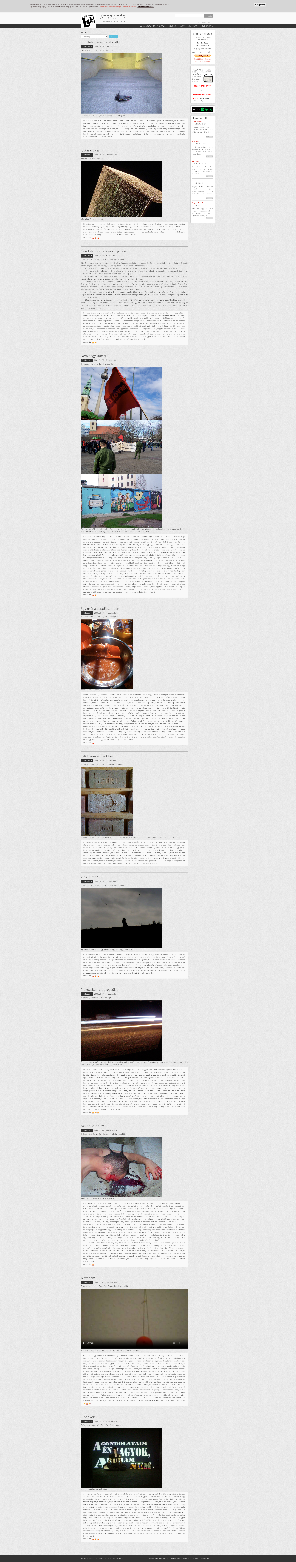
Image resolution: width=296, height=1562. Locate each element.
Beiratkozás (145, 26)
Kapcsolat (162, 1558)
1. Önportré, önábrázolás (91, 1134)
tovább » (209, 137)
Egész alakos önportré (90, 1425)
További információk (145, 7)
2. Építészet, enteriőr (89, 764)
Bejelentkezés (207, 22)
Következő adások (202, 95)
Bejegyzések (88, 1558)
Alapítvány (193, 26)
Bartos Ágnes (197, 141)
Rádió (182, 26)
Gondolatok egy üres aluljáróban (104, 251)
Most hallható (202, 86)
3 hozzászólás (111, 256)
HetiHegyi (107, 1558)
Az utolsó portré (93, 1126)
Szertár (172, 26)
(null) (203, 90)
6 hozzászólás (111, 1282)
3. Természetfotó (88, 617)
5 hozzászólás (111, 613)
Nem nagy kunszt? (94, 356)
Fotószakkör (159, 26)
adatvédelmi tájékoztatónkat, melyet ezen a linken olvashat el (118, 7)
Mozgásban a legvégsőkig (100, 990)
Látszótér (111, 17)
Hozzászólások (118, 1558)
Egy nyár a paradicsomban (100, 609)
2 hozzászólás (111, 360)
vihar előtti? (89, 877)
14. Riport (85, 364)
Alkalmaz (113, 36)
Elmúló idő (85, 50)
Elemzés (95, 50)
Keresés (208, 16)
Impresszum (153, 1558)
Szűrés (84, 32)
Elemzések (99, 1558)
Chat (198, 22)
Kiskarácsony (90, 150)
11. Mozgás (85, 998)
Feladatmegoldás (107, 50)
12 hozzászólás (112, 1422)
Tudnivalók (207, 26)
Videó (110, 1286)
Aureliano (195, 161)
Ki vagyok (88, 1417)
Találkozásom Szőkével (97, 756)
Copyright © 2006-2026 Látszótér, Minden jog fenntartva (188, 1558)
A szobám (88, 1278)
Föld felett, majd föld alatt (99, 42)
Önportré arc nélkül (89, 1286)
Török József (204, 98)
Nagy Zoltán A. (198, 203)
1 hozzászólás (111, 47)
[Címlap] (89, 20)
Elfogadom (260, 5)
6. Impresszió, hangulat (90, 259)
